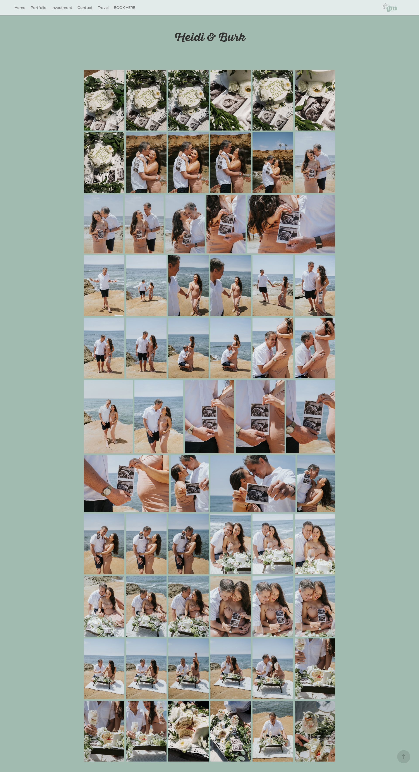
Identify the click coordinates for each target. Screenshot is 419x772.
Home (20, 7)
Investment (62, 7)
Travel (103, 7)
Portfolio (38, 7)
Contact (85, 7)
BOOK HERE (124, 7)
